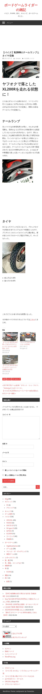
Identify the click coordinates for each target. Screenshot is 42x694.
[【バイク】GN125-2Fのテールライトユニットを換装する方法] (10, 359)
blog (6, 499)
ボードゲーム (9, 542)
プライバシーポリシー (12, 684)
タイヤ (9, 379)
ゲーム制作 (9, 514)
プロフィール (9, 668)
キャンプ (8, 511)
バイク (32, 58)
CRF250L (9, 520)
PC (7, 505)
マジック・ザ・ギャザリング (16, 551)
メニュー (10, 23)
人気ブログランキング (19, 637)
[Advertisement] (21, 36)
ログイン (8, 649)
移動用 (7, 566)
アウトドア (10, 508)
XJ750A (9, 531)
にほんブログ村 (16, 633)
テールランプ (16, 379)
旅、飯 (7, 560)
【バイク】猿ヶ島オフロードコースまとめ (19, 676)
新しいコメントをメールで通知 (15, 470)
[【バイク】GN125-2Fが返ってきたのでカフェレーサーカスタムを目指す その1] (10, 336)
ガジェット (9, 502)
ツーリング (10, 536)
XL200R (26, 58)
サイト (4, 461)
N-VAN (8, 572)
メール (5, 452)
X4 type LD (10, 528)
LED (4, 379)
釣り (6, 578)
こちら (32, 319)
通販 (6, 575)
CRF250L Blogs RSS (11, 681)
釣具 (7, 581)
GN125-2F (10, 525)
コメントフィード (11, 654)
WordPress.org (10, 657)
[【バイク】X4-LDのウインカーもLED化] (28, 336)
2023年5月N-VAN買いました (15, 610)
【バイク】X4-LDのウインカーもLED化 (27, 343)
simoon (18, 58)
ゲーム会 (9, 549)
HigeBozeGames (12, 546)
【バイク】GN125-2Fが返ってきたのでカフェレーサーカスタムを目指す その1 (10, 345)
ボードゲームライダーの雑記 (21, 7)
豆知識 (8, 539)
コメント (6, 414)
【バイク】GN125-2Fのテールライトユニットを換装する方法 (10, 367)
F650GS (9, 523)
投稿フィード (9, 651)
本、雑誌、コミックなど (13, 563)
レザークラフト (10, 557)
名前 (4, 444)
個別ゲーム (10, 554)
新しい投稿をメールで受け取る (15, 475)
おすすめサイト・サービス (14, 679)
